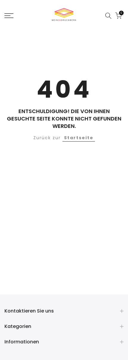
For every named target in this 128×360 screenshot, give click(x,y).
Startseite (78, 138)
